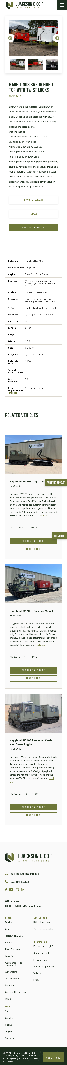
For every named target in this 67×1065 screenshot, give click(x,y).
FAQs (36, 980)
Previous (10, 38)
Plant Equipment (13, 949)
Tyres (8, 999)
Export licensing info (44, 946)
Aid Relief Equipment (15, 992)
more (13, 393)
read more (41, 515)
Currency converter (43, 929)
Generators (11, 971)
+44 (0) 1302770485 (20, 882)
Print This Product (56, 482)
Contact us (10, 1038)
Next (57, 38)
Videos (37, 973)
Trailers (9, 956)
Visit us (8, 1024)
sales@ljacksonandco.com (25, 874)
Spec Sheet (59, 536)
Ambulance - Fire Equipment (14, 964)
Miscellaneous (12, 978)
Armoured (10, 985)
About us (9, 1018)
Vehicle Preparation (44, 966)
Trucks (8, 922)
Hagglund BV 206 (14, 935)
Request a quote (33, 227)
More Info (33, 549)
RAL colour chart (42, 922)
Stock (8, 1011)
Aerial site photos (43, 953)
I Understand (53, 1057)
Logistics (9, 1031)
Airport (8, 942)
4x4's (8, 929)
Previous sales (41, 960)
